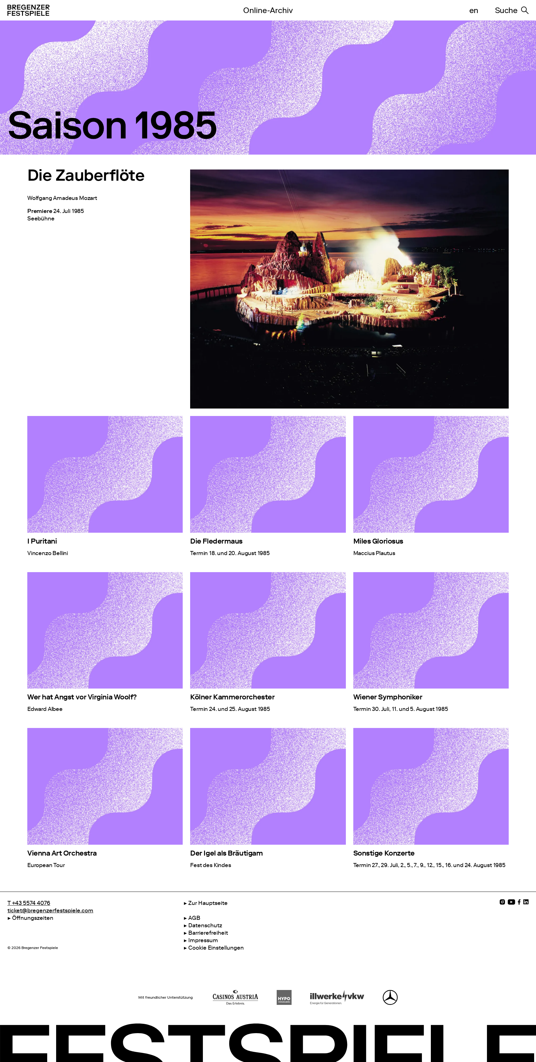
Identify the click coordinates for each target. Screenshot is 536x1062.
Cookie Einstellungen (216, 947)
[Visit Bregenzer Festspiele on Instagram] (502, 902)
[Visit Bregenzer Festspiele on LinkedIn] (526, 902)
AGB (194, 918)
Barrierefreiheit (208, 932)
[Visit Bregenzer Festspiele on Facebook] (519, 902)
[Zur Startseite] (111, 10)
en (473, 10)
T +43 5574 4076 (28, 903)
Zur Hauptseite (208, 903)
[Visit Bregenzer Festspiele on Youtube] (511, 902)
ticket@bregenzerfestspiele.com (50, 910)
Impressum (203, 940)
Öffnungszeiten (32, 918)
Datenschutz (205, 925)
